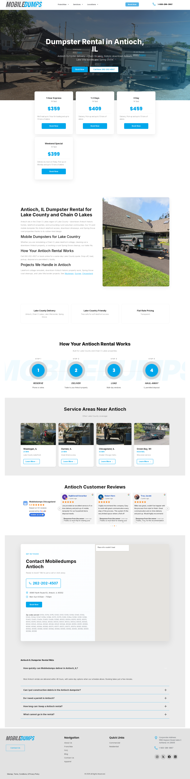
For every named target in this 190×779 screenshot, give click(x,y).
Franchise (62, 4)
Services (77, 4)
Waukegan (69, 273)
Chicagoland (87, 273)
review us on (36, 514)
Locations (91, 4)
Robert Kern (74, 496)
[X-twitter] (163, 757)
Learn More (32, 461)
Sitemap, (10, 774)
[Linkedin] (175, 757)
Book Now (79, 69)
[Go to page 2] (114, 525)
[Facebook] (169, 757)
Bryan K (144, 496)
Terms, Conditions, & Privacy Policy (26, 774)
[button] (132, 4)
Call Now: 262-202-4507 (104, 69)
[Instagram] (157, 757)
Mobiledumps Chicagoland (42, 502)
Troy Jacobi (110, 496)
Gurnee (78, 273)
